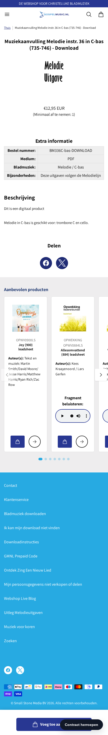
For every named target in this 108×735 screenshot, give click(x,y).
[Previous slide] (7, 375)
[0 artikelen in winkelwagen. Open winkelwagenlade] (101, 14)
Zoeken (10, 640)
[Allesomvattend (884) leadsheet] (73, 318)
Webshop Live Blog (20, 598)
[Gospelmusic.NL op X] (20, 670)
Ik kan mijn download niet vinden (32, 527)
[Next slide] (101, 375)
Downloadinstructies (21, 542)
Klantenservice (16, 499)
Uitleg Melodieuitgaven (23, 612)
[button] (40, 459)
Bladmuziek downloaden (25, 513)
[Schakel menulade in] (7, 14)
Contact (10, 485)
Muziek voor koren (19, 626)
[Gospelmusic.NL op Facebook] (8, 670)
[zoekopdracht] (89, 14)
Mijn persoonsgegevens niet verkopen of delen (43, 584)
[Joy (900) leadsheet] (25, 318)
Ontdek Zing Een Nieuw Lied (27, 570)
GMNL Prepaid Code (20, 556)
